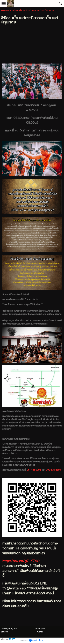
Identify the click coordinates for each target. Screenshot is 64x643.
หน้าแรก (5, 10)
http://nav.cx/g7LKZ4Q (21, 560)
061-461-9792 (34, 469)
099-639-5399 (53, 469)
